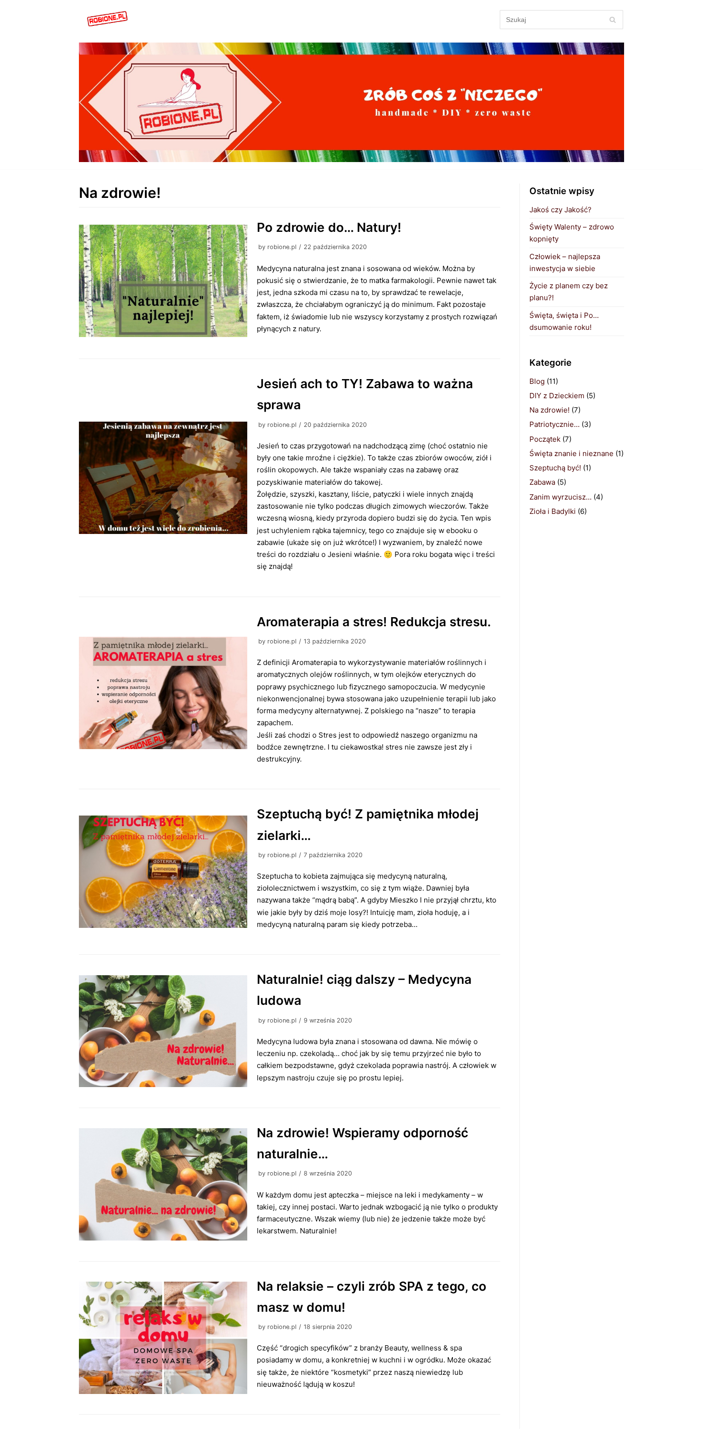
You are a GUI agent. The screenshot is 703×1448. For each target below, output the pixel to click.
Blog (537, 381)
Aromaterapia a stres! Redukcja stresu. (374, 621)
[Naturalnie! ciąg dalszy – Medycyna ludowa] (163, 1031)
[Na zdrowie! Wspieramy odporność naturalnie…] (163, 1184)
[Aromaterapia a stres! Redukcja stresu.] (163, 693)
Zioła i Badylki (552, 511)
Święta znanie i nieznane (571, 453)
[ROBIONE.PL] (107, 19)
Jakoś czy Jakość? (560, 209)
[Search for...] (562, 19)
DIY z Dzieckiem (556, 395)
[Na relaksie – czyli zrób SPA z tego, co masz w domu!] (163, 1338)
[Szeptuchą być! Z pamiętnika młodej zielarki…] (163, 872)
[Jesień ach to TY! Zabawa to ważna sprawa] (163, 478)
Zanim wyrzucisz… (560, 496)
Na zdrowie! (549, 409)
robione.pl (282, 246)
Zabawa (542, 482)
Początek (544, 439)
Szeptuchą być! (555, 467)
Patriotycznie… (554, 424)
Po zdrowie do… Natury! (329, 227)
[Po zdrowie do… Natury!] (163, 281)
